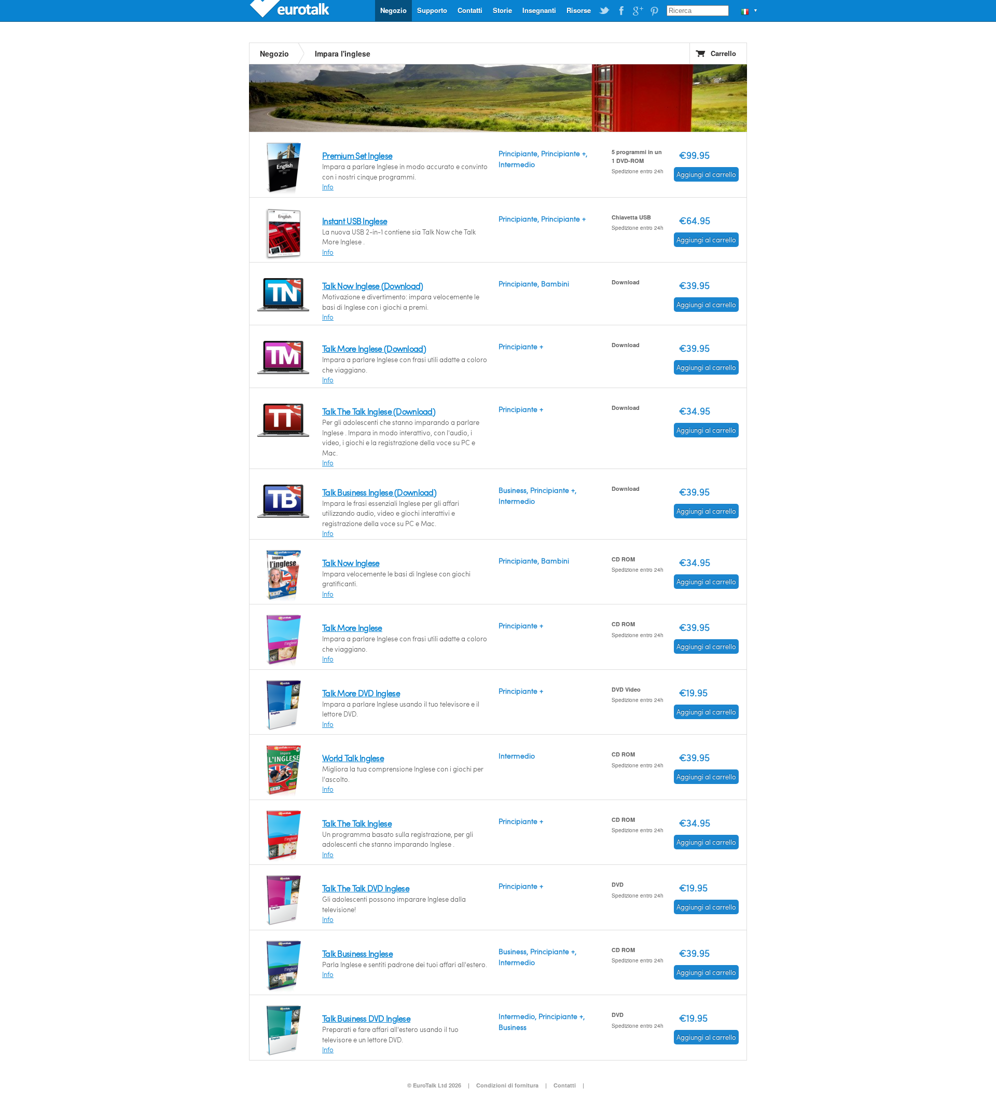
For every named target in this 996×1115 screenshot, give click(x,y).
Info (328, 186)
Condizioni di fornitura (508, 1085)
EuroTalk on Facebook (621, 11)
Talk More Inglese (352, 627)
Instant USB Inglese (354, 220)
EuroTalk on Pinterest (654, 11)
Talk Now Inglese (350, 562)
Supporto (432, 10)
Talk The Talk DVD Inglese (365, 888)
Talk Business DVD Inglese (366, 1018)
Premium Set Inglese (357, 155)
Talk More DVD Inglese (361, 692)
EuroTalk (290, 10)
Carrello (723, 53)
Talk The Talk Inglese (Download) (378, 411)
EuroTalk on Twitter (604, 11)
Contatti (470, 10)
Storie (502, 10)
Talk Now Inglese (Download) (372, 285)
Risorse (578, 10)
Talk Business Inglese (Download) (379, 492)
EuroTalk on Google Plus (637, 11)
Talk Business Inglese (357, 953)
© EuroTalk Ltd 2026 (434, 1085)
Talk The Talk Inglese (357, 823)
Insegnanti (539, 10)
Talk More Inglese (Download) (374, 348)
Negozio (393, 10)
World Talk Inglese (353, 757)
